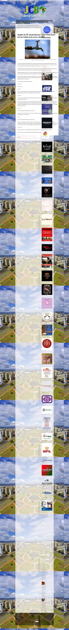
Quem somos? (50, 20)
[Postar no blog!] (17, 137)
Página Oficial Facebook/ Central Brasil (25, 20)
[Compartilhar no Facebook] (19, 137)
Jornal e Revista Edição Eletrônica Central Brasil (23, 23)
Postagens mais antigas (36, 141)
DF (17, 29)
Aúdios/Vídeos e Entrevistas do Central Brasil (41, 20)
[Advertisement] (47, 51)
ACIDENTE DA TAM (45, 583)
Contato (32, 20)
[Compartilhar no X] (18, 137)
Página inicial (24, 141)
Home (17, 20)
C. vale (42, 591)
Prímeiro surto (43, 574)
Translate (47, 560)
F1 (42, 566)
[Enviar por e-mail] (17, 137)
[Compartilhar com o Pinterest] (20, 137)
